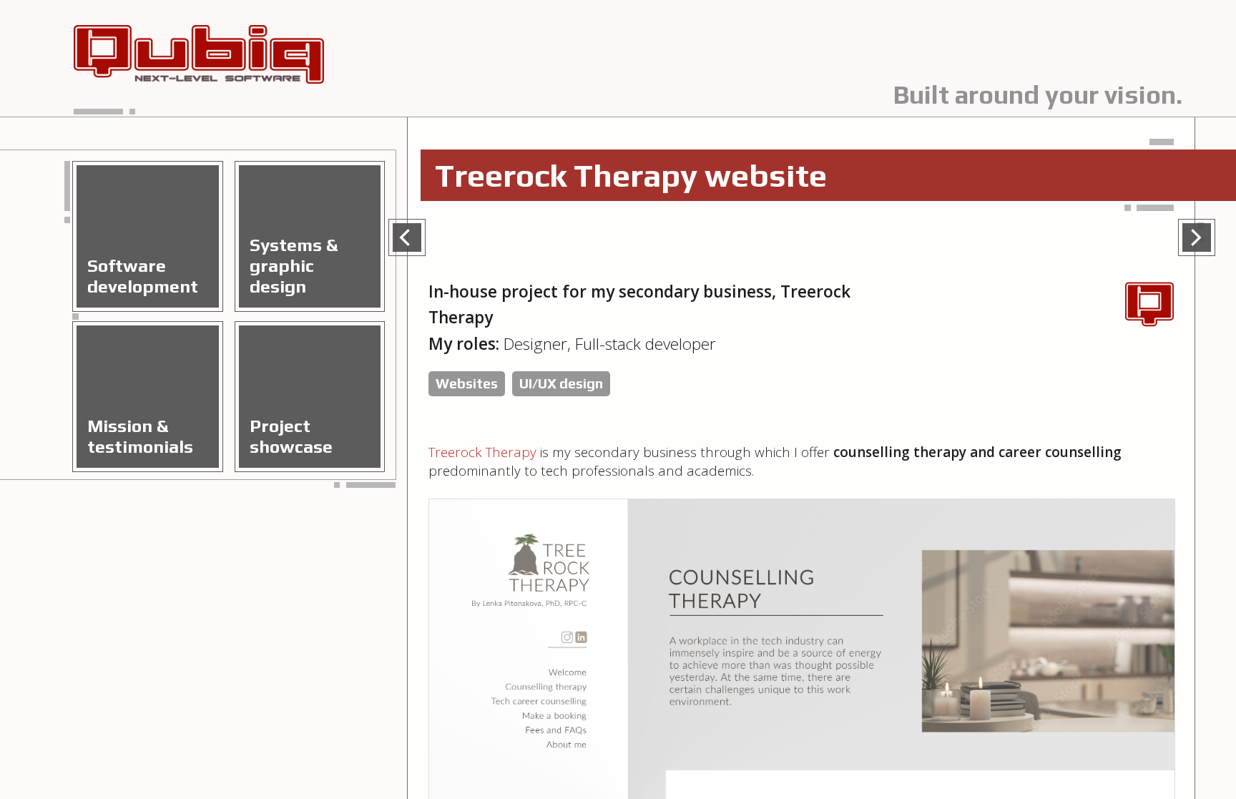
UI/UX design (561, 383)
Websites (467, 383)
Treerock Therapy (482, 452)
